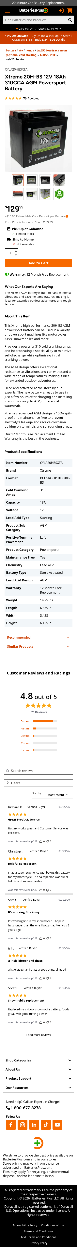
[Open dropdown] (67, 216)
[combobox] (52, 794)
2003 (53, 55)
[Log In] (61, 11)
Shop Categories (18, 1060)
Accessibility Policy (25, 1225)
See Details (57, 39)
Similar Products (20, 646)
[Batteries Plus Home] (34, 11)
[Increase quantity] (15, 251)
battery (11, 50)
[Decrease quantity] (15, 254)
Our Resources (17, 1088)
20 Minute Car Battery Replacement (38, 3)
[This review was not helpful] (47, 841)
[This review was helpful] (40, 841)
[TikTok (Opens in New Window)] (46, 1125)
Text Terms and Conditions (38, 1237)
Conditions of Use (52, 1225)
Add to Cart (39, 263)
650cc (44, 55)
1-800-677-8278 (26, 1107)
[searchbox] (42, 771)
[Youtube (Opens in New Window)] (57, 1125)
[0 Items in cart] (69, 11)
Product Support (18, 1078)
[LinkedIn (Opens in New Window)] (34, 1125)
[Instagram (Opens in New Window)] (22, 1125)
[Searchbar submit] (70, 20)
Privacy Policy (38, 1243)
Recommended (19, 637)
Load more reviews (38, 1035)
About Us (13, 1069)
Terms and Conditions (38, 1231)
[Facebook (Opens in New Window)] (11, 1125)
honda (29, 50)
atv (21, 50)
